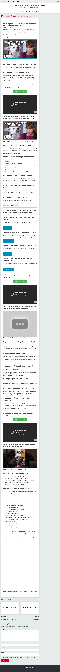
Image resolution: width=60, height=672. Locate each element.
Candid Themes (41, 669)
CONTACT (7, 1)
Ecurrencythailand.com (30, 5)
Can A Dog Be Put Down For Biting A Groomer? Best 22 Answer (10, 607)
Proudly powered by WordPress (22, 669)
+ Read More (7, 228)
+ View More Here (8, 269)
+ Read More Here (8, 241)
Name (2, 643)
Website (2, 652)
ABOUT (2, 1)
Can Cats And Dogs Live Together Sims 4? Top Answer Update (30, 607)
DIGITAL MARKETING (7, 20)
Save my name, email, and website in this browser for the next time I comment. (18, 657)
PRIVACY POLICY (15, 1)
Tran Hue (11, 27)
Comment (3, 629)
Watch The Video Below (20, 91)
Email (2, 647)
